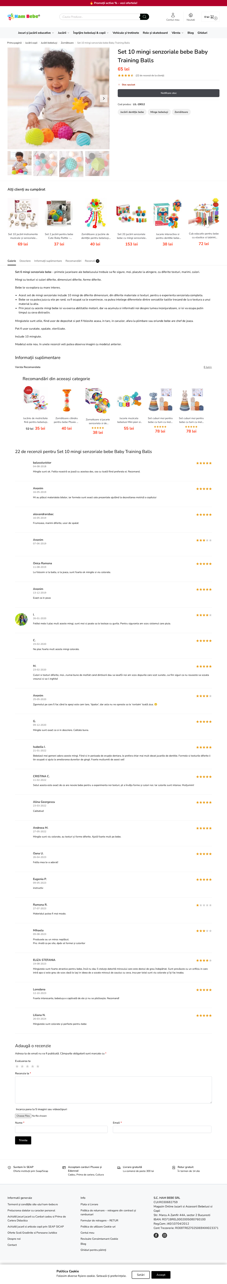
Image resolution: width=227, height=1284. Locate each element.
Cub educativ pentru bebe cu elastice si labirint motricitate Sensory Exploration (204, 236)
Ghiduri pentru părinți (93, 1250)
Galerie (12, 261)
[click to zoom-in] (58, 98)
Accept (160, 1275)
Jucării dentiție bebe (132, 112)
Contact (12, 1245)
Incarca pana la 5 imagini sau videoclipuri (41, 1109)
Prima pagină (14, 42)
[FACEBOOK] (156, 1237)
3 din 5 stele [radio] (27, 1066)
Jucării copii (31, 42)
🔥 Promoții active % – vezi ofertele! (113, 3)
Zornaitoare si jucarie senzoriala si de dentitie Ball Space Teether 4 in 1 (98, 421)
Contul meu (172, 20)
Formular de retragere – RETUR (99, 1220)
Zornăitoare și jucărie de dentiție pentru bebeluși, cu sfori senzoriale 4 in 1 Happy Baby (95, 236)
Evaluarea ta (23, 1061)
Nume (19, 1123)
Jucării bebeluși (49, 42)
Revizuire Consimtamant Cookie (99, 1239)
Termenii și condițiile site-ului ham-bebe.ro (33, 1204)
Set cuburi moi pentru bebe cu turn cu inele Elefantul (160, 420)
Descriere (25, 261)
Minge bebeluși (159, 112)
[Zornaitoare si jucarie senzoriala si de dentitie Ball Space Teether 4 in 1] (98, 400)
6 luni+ (208, 367)
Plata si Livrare (89, 1204)
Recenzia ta (23, 1073)
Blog (83, 1244)
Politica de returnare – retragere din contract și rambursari (108, 1212)
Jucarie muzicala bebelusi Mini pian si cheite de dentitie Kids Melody (129, 420)
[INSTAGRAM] (164, 1237)
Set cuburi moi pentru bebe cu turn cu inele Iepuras (191, 420)
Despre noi (14, 1239)
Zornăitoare (67, 42)
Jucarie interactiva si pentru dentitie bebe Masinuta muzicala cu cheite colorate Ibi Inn (167, 236)
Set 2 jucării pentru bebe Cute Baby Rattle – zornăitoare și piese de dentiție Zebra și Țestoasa (59, 236)
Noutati (191, 20)
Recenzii (92, 261)
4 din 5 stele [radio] (33, 1066)
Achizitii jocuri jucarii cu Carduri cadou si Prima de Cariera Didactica (37, 1218)
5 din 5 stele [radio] (38, 1066)
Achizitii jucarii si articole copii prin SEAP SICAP (36, 1226)
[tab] (13, 260)
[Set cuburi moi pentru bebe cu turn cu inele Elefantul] (160, 400)
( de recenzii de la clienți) (150, 75)
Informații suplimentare (48, 261)
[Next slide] (103, 98)
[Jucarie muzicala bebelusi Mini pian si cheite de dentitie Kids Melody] (129, 400)
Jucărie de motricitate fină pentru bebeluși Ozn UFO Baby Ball (35, 420)
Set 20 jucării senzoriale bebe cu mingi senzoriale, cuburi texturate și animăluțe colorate (131, 236)
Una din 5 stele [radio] (17, 1066)
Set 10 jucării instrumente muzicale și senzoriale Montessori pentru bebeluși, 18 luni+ (23, 236)
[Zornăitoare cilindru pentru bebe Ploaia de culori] (66, 400)
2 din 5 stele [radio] (22, 1066)
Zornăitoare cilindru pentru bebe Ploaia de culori (66, 420)
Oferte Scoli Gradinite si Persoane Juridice (32, 1232)
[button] (210, 17)
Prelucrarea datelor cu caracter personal (31, 1210)
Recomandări (73, 261)
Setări (141, 1275)
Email (117, 1123)
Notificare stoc (169, 93)
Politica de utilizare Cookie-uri (98, 1226)
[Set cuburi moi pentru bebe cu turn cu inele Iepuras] (191, 400)
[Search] (144, 17)
